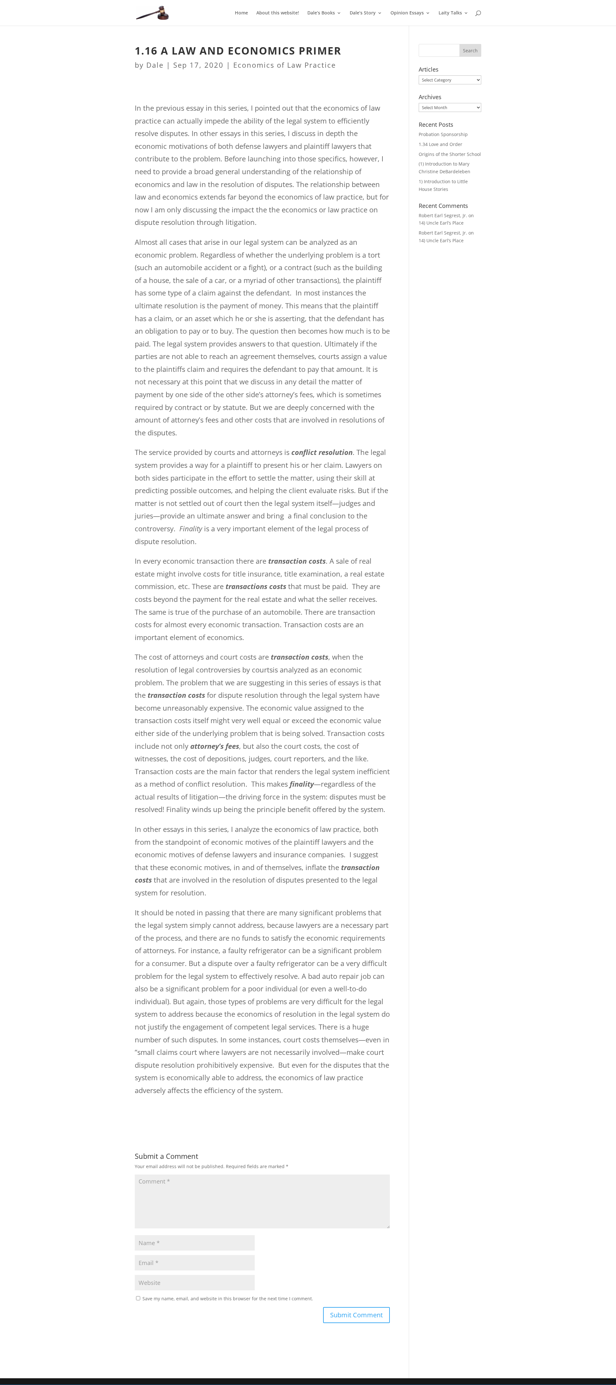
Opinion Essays (407, 13)
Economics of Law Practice (284, 65)
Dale (155, 65)
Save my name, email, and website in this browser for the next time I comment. (227, 1298)
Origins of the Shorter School (450, 154)
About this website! (277, 13)
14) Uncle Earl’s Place (441, 223)
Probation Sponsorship (443, 134)
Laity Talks (450, 13)
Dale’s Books (321, 13)
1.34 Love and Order (440, 144)
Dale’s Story (363, 13)
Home (241, 13)
